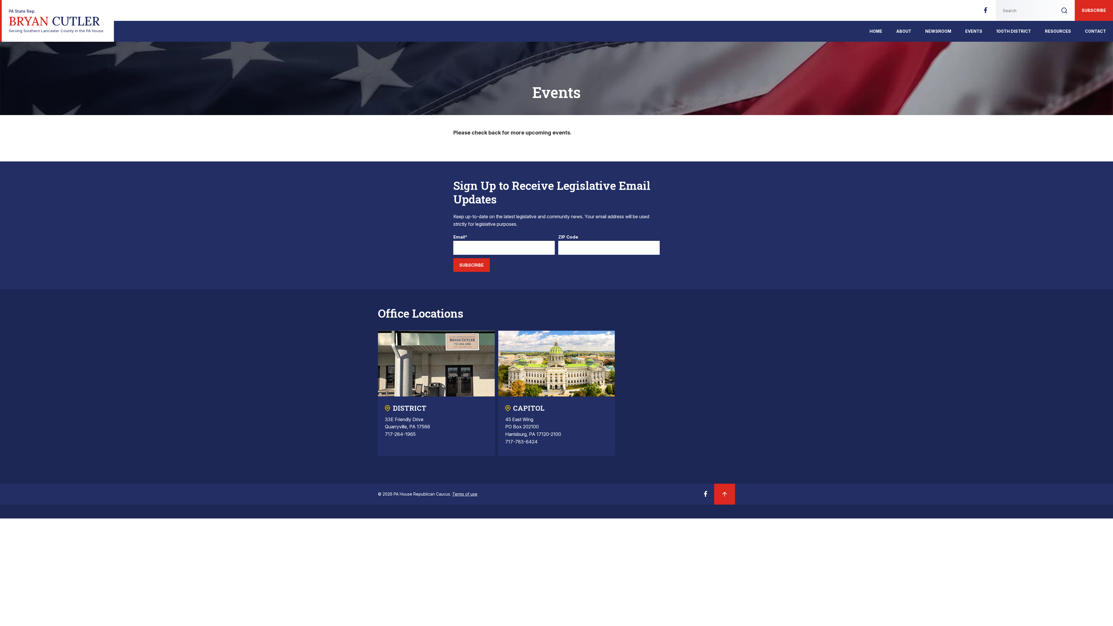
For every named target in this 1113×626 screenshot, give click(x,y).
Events (973, 31)
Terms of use (464, 494)
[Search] (1064, 10)
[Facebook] (985, 12)
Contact (1095, 31)
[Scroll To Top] (724, 494)
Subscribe (1094, 10)
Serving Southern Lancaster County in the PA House (56, 21)
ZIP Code (568, 237)
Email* (460, 237)
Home (876, 31)
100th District (1013, 31)
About (903, 31)
